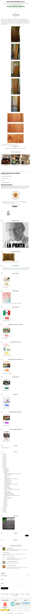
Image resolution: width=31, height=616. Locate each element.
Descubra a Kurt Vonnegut (8, 488)
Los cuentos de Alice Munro (11, 565)
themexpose (16, 613)
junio (5, 500)
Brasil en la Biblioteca (7, 492)
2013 (4, 507)
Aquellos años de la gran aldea (8, 493)
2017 (4, 463)
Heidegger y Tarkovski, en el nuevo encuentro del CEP (12, 473)
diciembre (5, 468)
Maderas (5, 476)
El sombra (5, 496)
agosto (5, 472)
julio (5, 499)
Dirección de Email (4, 575)
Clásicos (5, 490)
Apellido (2, 583)
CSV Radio (19, 3)
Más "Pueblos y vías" (7, 498)
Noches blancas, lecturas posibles (12, 561)
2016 (4, 464)
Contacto (23, 3)
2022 (4, 458)
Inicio (5, 3)
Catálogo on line (15, 595)
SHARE (7, 148)
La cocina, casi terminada (8, 474)
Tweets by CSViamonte (6, 447)
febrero (5, 505)
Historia (15, 3)
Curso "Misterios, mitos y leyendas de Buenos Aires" (12, 495)
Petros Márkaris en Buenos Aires (9, 494)
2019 (4, 461)
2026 (4, 453)
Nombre (2, 579)
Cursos (12, 3)
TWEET (11, 148)
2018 (4, 462)
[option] (6, 160)
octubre (5, 470)
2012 (4, 508)
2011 (4, 509)
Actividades (8, 3)
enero (5, 506)
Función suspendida (6, 552)
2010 (4, 510)
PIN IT (24, 148)
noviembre (5, 469)
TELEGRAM (15, 148)
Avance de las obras (7, 487)
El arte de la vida (6, 475)
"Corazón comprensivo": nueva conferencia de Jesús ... (12, 489)
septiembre (6, 471)
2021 (4, 459)
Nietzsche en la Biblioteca (8, 497)
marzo (5, 504)
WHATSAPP (20, 148)
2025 (4, 454)
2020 (4, 460)
